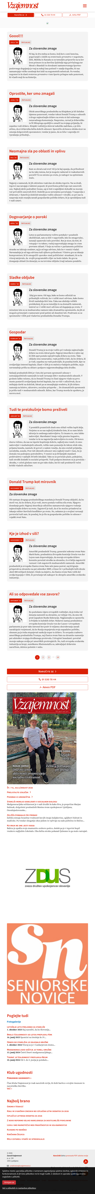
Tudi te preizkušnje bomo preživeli (38, 409)
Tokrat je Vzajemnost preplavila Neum (27, 1057)
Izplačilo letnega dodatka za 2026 (24, 1116)
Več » (9, 1088)
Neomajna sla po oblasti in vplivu (37, 151)
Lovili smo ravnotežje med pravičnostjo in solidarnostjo (37, 1125)
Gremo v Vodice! (15, 1106)
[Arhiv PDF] (85, 1161)
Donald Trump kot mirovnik (32, 482)
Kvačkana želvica (15, 1134)
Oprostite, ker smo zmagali (32, 93)
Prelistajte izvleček (17, 792)
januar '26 (15, 416)
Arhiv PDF (76, 14)
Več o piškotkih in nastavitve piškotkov (19, 1188)
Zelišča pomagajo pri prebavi (22, 815)
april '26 (14, 223)
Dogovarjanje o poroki (28, 217)
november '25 (16, 540)
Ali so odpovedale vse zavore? (34, 594)
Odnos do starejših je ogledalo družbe (27, 1042)
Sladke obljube (21, 277)
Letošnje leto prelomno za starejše (26, 1027)
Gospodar (17, 332)
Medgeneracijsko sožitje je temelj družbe (29, 1050)
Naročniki (57, 1155)
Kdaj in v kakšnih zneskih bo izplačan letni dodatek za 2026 (38, 1111)
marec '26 (14, 283)
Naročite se (19, 14)
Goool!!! (16, 36)
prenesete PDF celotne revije (77, 1155)
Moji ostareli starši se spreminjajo (25, 1139)
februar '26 (15, 338)
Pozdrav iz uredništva (18, 797)
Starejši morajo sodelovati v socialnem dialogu (32, 801)
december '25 (16, 488)
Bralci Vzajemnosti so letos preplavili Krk (29, 1034)
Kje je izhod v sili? (24, 533)
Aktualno (25, 42)
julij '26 (14, 42)
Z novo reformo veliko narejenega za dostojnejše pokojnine (39, 1120)
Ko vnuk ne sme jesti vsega (21, 825)
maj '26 (13, 157)
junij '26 (14, 99)
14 (58, 657)
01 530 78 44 (49, 14)
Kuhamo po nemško (17, 1130)
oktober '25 (15, 600)
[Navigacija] (85, 6)
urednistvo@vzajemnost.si (20, 1165)
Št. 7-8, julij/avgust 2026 (20, 788)
